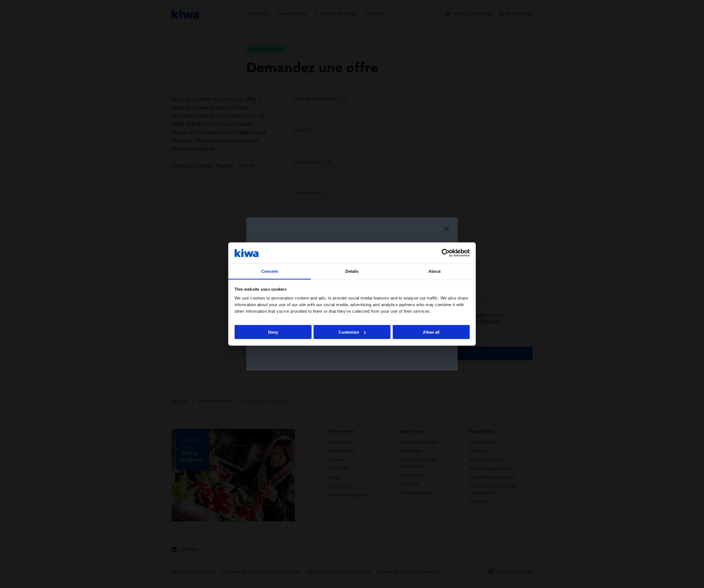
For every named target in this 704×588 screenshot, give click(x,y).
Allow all (431, 332)
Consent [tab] (269, 271)
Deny (273, 332)
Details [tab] (352, 271)
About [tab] (434, 271)
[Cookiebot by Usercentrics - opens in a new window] (446, 253)
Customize (349, 332)
